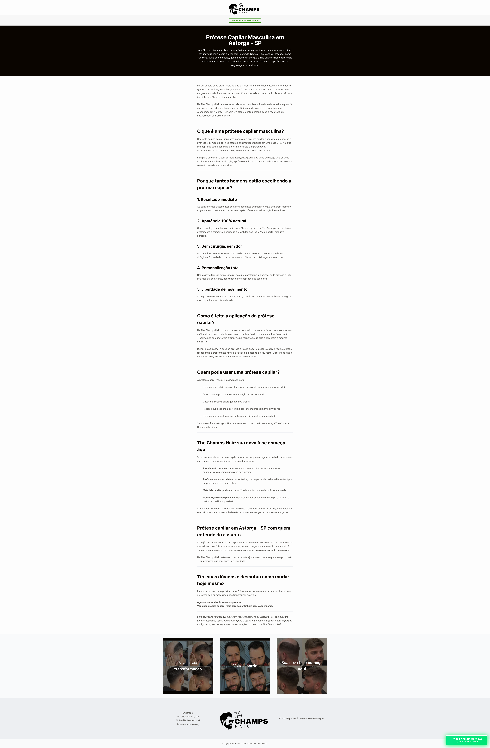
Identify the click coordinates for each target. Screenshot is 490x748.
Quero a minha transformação (245, 20)
